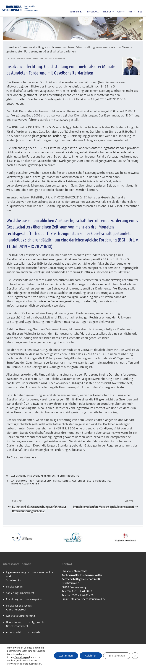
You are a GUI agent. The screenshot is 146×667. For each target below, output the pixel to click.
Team (130, 11)
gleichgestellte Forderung (91, 480)
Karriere (120, 11)
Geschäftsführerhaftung (20, 615)
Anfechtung (19, 480)
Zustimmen (66, 655)
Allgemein (18, 475)
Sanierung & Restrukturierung (77, 11)
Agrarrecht (38, 622)
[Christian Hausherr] (131, 74)
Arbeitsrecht (13, 632)
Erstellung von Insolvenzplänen (24, 599)
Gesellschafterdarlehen (53, 480)
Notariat (107, 11)
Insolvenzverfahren (94, 11)
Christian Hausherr (52, 58)
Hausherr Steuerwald (20, 47)
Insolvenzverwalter (25, 483)
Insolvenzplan (14, 586)
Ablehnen (91, 655)
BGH (32, 480)
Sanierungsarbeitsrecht (20, 593)
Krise (97, 177)
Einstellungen (21, 657)
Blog (140, 11)
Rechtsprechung (68, 475)
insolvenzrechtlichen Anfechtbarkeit (69, 86)
